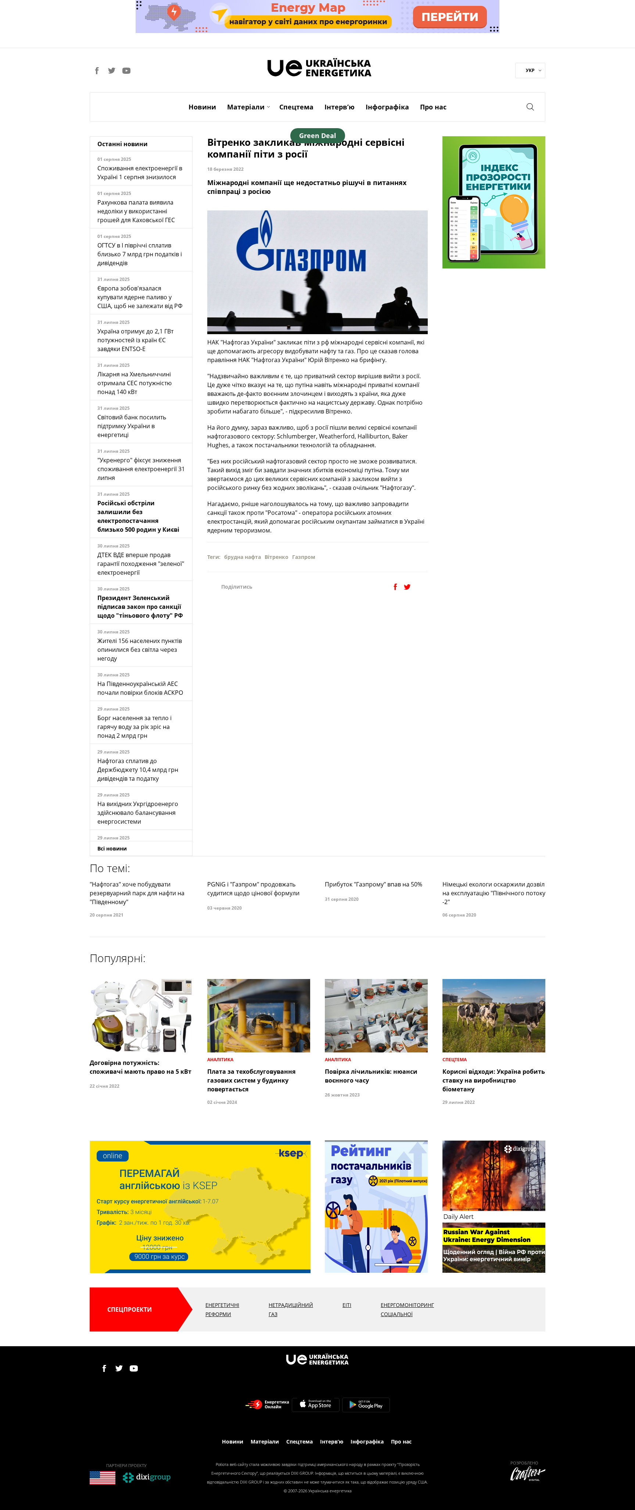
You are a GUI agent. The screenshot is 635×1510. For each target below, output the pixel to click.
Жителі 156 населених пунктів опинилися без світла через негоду (139, 649)
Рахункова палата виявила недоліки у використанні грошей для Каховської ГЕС (136, 211)
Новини (202, 106)
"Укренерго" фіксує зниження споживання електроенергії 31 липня (141, 469)
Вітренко (276, 556)
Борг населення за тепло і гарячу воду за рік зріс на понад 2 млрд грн (134, 727)
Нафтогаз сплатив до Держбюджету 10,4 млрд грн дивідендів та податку (137, 770)
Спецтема (296, 106)
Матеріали (246, 106)
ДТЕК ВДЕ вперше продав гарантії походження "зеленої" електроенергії (140, 564)
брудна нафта (242, 556)
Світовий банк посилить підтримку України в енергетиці (131, 426)
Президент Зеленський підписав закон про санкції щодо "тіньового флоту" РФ (140, 606)
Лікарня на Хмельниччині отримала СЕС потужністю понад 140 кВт (134, 383)
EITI (346, 1304)
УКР (530, 70)
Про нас (433, 106)
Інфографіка (387, 106)
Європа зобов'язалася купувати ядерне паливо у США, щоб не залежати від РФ (140, 297)
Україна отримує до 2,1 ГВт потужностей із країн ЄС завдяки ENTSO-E (135, 340)
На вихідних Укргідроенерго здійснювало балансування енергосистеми (137, 813)
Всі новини (112, 848)
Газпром (303, 556)
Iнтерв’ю (339, 106)
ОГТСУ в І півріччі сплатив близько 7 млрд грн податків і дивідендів (139, 254)
